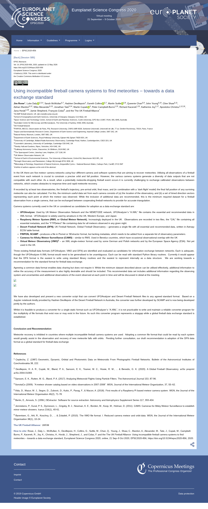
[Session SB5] (28, 57)
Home (19, 40)
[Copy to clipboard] (191, 445)
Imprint (17, 474)
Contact (18, 479)
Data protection (186, 493)
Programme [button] (71, 40)
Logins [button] (88, 40)
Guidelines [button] (52, 40)
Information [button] (33, 40)
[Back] (17, 57)
